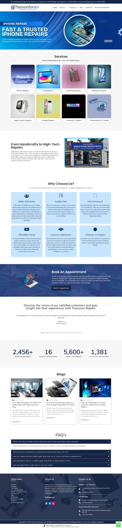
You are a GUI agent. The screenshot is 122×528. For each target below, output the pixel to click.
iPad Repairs (48, 90)
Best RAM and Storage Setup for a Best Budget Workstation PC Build (60, 403)
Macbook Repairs (99, 90)
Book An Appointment (102, 7)
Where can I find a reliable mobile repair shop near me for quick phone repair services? (45, 442)
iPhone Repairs (23, 90)
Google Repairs (48, 120)
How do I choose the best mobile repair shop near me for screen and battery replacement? (47, 456)
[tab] (61, 441)
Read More (16, 422)
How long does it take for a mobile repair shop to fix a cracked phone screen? (42, 461)
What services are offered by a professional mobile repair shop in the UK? (40, 452)
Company (72, 7)
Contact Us (88, 7)
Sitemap (100, 522)
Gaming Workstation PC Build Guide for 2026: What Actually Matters (93, 404)
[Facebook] (46, 503)
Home (55, 7)
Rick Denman (61, 321)
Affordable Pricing (27, 235)
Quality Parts (61, 201)
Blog (81, 7)
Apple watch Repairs (23, 120)
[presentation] (106, 305)
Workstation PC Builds (99, 120)
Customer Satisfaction (61, 235)
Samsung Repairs (73, 90)
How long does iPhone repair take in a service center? (33, 465)
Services (62, 7)
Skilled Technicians (26, 201)
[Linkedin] (49, 503)
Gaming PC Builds (73, 120)
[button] (42, 332)
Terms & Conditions (90, 522)
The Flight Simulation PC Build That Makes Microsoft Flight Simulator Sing (26, 404)
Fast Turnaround (95, 201)
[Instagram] (53, 503)
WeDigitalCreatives (76, 522)
